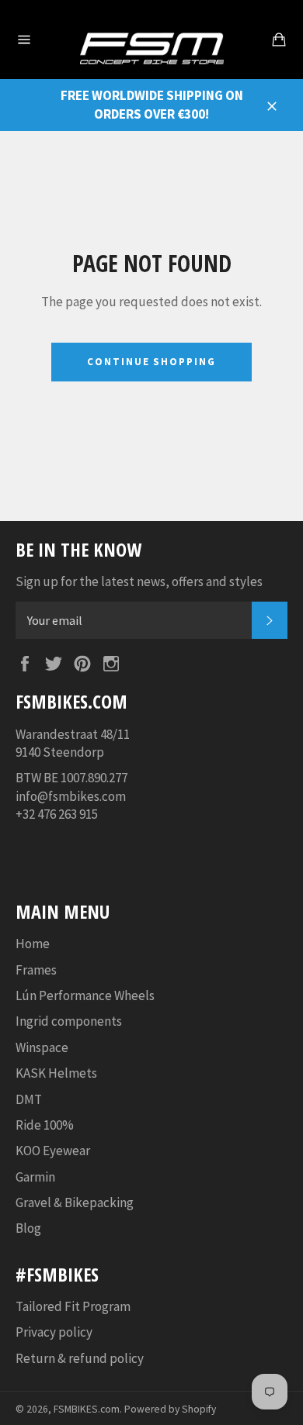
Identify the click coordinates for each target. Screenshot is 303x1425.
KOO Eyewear (53, 1150)
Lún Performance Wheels (85, 995)
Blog (28, 1228)
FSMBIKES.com (87, 1409)
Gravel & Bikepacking (75, 1202)
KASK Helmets (56, 1073)
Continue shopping (151, 361)
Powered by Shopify (170, 1409)
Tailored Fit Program (73, 1306)
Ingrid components (69, 1021)
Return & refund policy (80, 1358)
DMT (29, 1099)
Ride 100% (45, 1124)
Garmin (35, 1176)
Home (33, 943)
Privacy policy (54, 1331)
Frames (36, 969)
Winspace (42, 1047)
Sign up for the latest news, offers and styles (139, 581)
